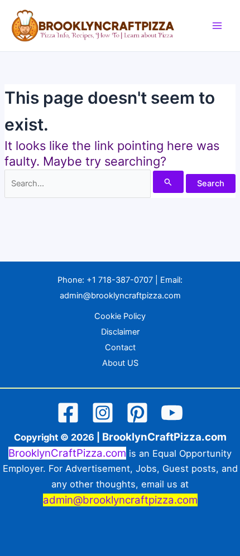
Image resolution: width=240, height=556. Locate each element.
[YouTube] (172, 413)
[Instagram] (103, 413)
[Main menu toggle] (217, 25)
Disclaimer (120, 332)
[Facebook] (68, 413)
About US (120, 363)
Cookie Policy (120, 316)
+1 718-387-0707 (120, 280)
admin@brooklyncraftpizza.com (120, 296)
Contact (120, 347)
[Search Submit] (168, 182)
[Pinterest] (137, 413)
